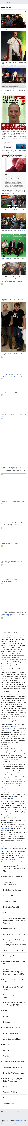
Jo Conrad (19, 784)
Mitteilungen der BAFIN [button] (12, 1067)
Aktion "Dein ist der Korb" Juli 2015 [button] (15, 980)
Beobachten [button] (22, 12)
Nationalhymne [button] (9, 912)
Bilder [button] (5, 1016)
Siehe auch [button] (7, 1044)
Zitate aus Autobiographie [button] (13, 1033)
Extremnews (5, 376)
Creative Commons (21, 1120)
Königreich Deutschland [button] (12, 907)
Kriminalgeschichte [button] (10, 956)
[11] (9, 738)
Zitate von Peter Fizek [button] (11, 1027)
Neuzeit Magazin (16, 788)
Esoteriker (20, 653)
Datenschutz (4, 1124)
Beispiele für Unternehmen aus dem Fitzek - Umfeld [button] (15, 1003)
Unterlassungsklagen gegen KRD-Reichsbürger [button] (13, 1079)
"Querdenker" (12, 353)
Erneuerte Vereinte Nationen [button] (14, 934)
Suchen (26, 3)
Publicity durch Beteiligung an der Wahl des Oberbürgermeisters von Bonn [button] (14, 942)
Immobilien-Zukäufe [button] (11, 928)
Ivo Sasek (14, 798)
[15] (21, 787)
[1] (2, 63)
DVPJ (2, 848)
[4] (16, 665)
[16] (21, 861)
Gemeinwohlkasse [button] (10, 895)
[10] (2, 736)
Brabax (24, 1111)
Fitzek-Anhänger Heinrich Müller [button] (13, 996)
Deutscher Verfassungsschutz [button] (14, 1073)
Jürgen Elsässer (5, 258)
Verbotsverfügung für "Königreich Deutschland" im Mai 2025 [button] (14, 868)
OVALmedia (12, 392)
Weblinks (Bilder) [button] (10, 1092)
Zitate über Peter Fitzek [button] (12, 1039)
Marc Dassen (4, 260)
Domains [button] (6, 1022)
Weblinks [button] (6, 1056)
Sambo (18, 840)
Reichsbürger (14, 376)
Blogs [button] (5, 1086)
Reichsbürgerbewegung (8, 659)
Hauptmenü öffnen (2, 3)
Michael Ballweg (20, 353)
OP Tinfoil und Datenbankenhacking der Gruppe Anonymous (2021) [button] (13, 971)
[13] (8, 785)
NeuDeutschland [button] (9, 901)
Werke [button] (5, 1010)
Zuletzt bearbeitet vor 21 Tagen (12, 1111)
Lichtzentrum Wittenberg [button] (12, 876)
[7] (15, 720)
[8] (21, 730)
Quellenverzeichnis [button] (10, 1103)
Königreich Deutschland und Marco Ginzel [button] (14, 962)
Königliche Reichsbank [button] (12, 890)
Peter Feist (9, 374)
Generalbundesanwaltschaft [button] (13, 1061)
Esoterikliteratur (6, 828)
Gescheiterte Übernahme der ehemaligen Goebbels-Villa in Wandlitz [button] (14, 920)
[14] (9, 785)
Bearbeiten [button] (26, 12)
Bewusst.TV (9, 784)
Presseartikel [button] (8, 1050)
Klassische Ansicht (14, 1124)
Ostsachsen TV (5, 416)
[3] (23, 653)
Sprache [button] (3, 12)
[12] (22, 756)
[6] (13, 720)
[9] (9, 734)
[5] (11, 669)
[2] (13, 151)
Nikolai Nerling (16, 281)
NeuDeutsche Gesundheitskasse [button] (9, 883)
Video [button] (5, 1097)
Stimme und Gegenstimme (18, 792)
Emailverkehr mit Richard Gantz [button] (13, 988)
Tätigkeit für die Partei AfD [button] (13, 950)
